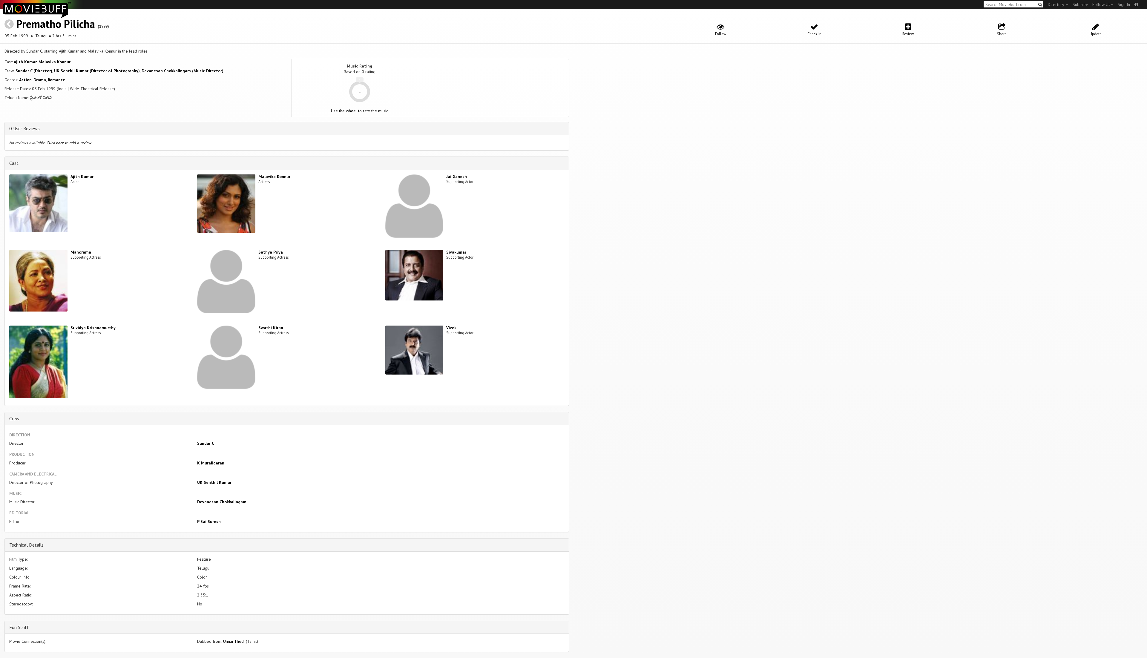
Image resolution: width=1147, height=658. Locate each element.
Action (25, 79)
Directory (1056, 4)
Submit (1079, 4)
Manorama (80, 252)
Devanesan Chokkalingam (221, 501)
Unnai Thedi (234, 641)
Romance (56, 79)
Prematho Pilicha (55, 24)
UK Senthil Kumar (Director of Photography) (97, 70)
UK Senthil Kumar (214, 482)
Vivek (451, 327)
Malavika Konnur (54, 62)
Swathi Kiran (270, 327)
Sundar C (205, 443)
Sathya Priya (270, 252)
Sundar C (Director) (34, 70)
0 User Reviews (24, 128)
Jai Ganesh (456, 176)
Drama (39, 79)
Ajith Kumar (25, 62)
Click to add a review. (69, 142)
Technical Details (26, 545)
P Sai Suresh (209, 521)
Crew (14, 418)
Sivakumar (456, 252)
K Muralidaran (210, 463)
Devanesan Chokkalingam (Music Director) (182, 70)
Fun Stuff (19, 627)
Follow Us (1101, 4)
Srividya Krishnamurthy (93, 327)
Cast (14, 163)
